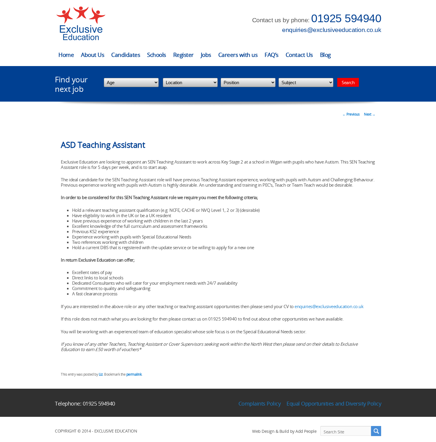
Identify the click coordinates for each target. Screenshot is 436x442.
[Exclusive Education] (80, 23)
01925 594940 (346, 18)
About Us (92, 55)
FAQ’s (272, 55)
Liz (101, 374)
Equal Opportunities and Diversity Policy (334, 403)
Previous (350, 114)
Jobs (206, 55)
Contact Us (299, 55)
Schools (156, 55)
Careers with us (238, 55)
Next (369, 114)
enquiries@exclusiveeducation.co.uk (331, 29)
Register (183, 55)
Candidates (125, 55)
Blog (325, 55)
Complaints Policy (259, 403)
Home (66, 55)
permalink (134, 374)
